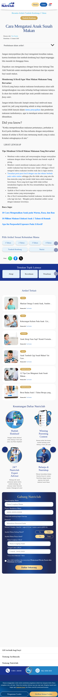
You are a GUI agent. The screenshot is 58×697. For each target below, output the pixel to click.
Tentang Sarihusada (12, 657)
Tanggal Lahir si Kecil (15, 582)
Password (8, 552)
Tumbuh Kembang (33, 13)
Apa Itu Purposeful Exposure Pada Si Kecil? (25, 248)
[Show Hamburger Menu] (55, 4)
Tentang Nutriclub (11, 663)
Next (56, 268)
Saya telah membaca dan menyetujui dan (29, 595)
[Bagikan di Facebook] (17, 283)
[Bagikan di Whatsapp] (11, 283)
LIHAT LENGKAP (13, 159)
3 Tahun (35, 267)
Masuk (33, 4)
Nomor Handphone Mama (15, 541)
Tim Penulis (17, 36)
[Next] (53, 478)
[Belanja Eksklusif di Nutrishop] (50, 5)
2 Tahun (21, 267)
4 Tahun (48, 267)
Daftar (42, 4)
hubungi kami (52, 685)
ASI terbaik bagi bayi (12, 650)
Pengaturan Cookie (14, 694)
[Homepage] (8, 4)
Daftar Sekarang (29, 602)
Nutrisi (42, 274)
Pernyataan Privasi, (44, 594)
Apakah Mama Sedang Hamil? (16, 566)
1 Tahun (45, 13)
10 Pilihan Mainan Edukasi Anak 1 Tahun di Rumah (28, 243)
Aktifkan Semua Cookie (43, 694)
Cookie (30, 596)
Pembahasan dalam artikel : (16, 46)
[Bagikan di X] (22, 283)
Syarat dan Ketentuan (15, 596)
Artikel (21, 13)
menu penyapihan (19, 121)
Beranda (13, 13)
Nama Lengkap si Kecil (16, 574)
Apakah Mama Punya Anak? (15, 571)
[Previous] (5, 478)
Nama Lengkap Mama (13, 532)
